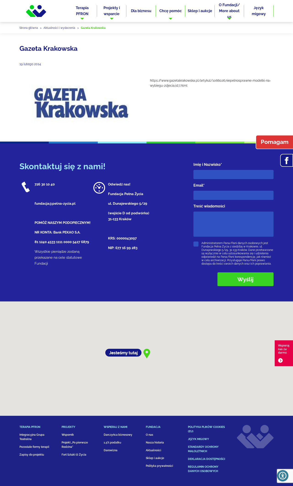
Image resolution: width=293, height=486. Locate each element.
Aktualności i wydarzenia (59, 28)
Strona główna (28, 28)
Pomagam (274, 142)
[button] (82, 11)
